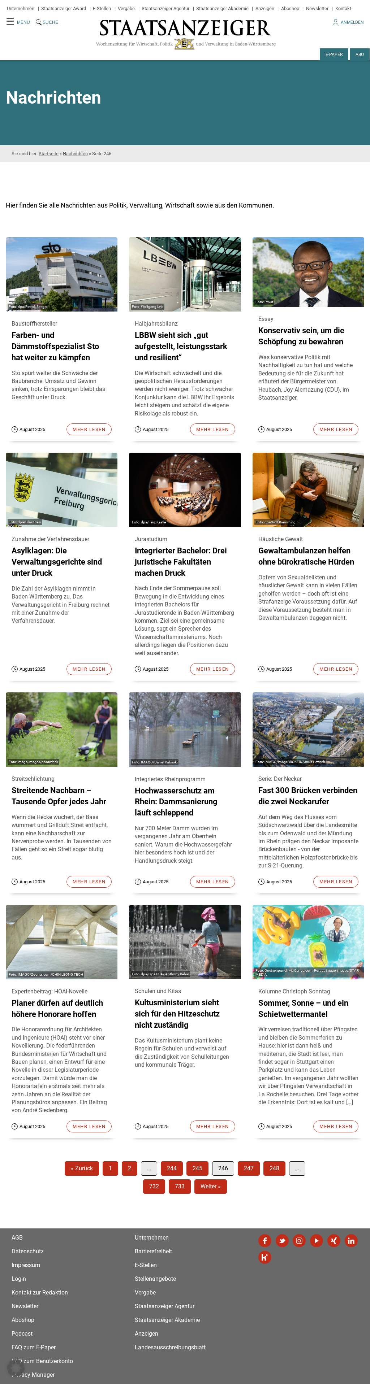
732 (154, 1186)
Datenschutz (28, 1251)
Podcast (22, 1333)
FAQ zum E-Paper (34, 1347)
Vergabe (126, 8)
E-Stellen (102, 8)
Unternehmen (20, 8)
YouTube (316, 1240)
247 (249, 1168)
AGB (17, 1237)
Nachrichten (75, 153)
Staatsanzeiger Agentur (165, 8)
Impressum (26, 1265)
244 (172, 1168)
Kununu (265, 1257)
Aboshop (290, 8)
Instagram (299, 1240)
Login (19, 1278)
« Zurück (82, 1168)
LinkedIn (351, 1240)
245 (197, 1168)
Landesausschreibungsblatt (170, 1347)
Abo (360, 54)
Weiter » (211, 1186)
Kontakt (343, 8)
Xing (334, 1240)
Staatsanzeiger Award (63, 8)
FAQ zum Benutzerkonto (42, 1361)
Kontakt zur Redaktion (40, 1292)
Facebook (265, 1240)
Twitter (282, 1240)
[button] (16, 1368)
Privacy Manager (33, 1374)
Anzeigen (264, 8)
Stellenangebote (155, 1278)
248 (274, 1168)
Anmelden (352, 22)
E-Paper (334, 54)
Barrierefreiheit (153, 1251)
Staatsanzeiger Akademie (222, 8)
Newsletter (317, 8)
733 (180, 1186)
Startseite (49, 153)
